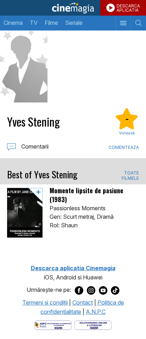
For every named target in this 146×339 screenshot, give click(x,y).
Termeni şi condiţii (45, 302)
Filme (51, 22)
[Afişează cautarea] (138, 23)
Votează (127, 132)
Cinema (13, 22)
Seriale (74, 22)
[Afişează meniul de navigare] (123, 23)
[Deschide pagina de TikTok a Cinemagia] (115, 290)
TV (34, 22)
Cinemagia (73, 8)
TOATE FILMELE (130, 175)
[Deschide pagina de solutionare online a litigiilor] (93, 324)
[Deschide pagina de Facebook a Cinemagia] (79, 290)
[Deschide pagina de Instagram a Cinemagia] (91, 290)
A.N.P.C (96, 311)
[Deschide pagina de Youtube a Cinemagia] (103, 290)
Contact (82, 302)
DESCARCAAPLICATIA (128, 8)
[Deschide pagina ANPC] (53, 324)
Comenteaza (123, 147)
